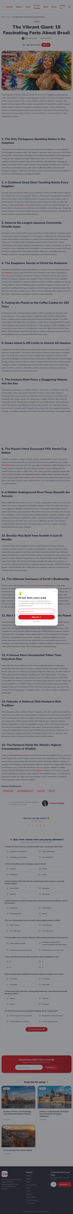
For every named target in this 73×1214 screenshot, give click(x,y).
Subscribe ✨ (36, 617)
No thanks (36, 621)
